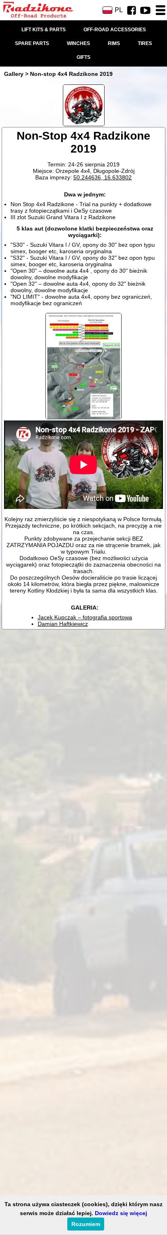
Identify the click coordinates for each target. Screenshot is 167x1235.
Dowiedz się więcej (121, 1213)
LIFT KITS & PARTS (43, 29)
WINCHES (78, 43)
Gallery (14, 74)
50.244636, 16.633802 (102, 177)
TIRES (145, 43)
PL (119, 9)
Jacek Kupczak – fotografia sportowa (85, 617)
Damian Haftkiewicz (63, 624)
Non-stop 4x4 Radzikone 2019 (71, 74)
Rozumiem (85, 1224)
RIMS (114, 43)
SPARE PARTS (32, 43)
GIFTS (83, 57)
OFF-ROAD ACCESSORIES (115, 29)
